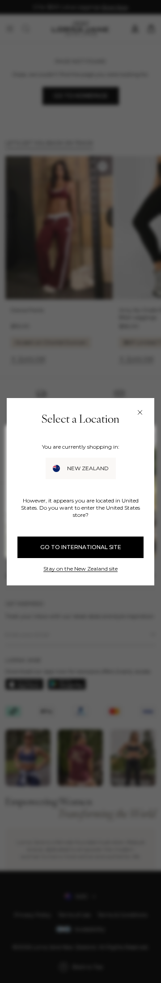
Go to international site (80, 547)
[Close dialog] (140, 412)
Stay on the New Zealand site (80, 568)
